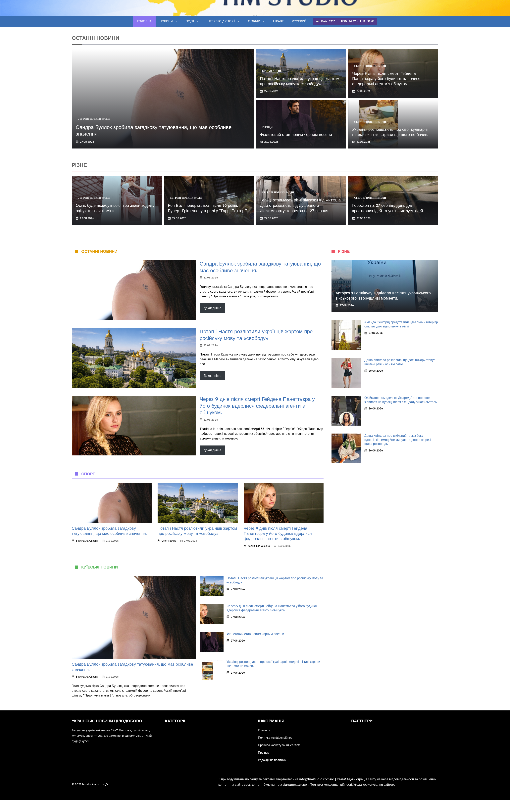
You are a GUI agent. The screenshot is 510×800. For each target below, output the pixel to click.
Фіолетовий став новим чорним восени (296, 134)
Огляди (254, 21)
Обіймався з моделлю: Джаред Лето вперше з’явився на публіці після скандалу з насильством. (401, 400)
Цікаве (278, 21)
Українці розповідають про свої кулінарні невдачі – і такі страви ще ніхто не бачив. (390, 132)
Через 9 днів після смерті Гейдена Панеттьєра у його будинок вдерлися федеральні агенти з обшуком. (386, 78)
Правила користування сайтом (279, 745)
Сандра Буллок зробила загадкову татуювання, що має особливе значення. (109, 531)
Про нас (263, 752)
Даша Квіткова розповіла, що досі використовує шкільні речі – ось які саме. (399, 362)
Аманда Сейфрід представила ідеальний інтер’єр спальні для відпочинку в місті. (401, 324)
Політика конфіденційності (276, 737)
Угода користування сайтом (373, 784)
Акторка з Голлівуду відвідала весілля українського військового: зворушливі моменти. (383, 295)
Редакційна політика (272, 760)
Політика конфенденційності (331, 784)
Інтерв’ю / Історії (221, 21)
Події (190, 21)
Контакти (264, 730)
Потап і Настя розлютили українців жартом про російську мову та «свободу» (299, 81)
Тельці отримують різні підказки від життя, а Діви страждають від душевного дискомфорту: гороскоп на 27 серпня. (300, 205)
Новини (166, 21)
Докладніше (212, 308)
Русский (299, 21)
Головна (144, 21)
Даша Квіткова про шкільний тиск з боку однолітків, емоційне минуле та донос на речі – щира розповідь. (399, 440)
